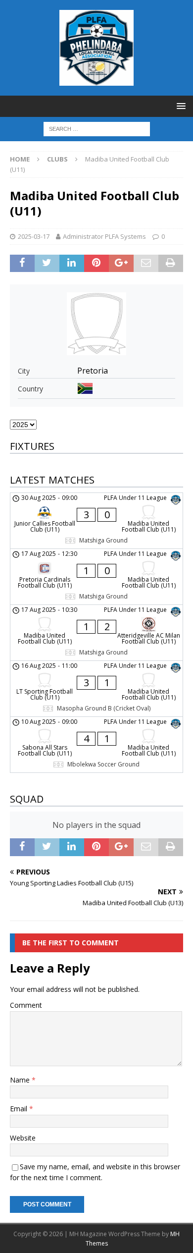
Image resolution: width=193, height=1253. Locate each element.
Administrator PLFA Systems (104, 236)
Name (21, 1080)
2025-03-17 (33, 236)
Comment (26, 1005)
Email (19, 1108)
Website (23, 1138)
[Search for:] (97, 128)
